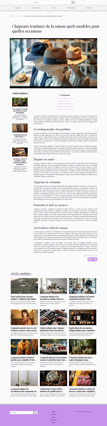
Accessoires (36, 8)
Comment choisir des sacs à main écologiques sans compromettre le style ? (80, 360)
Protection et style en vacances (64, 106)
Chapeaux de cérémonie (64, 104)
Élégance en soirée (65, 101)
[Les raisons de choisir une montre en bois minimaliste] (20, 102)
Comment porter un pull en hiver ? (20, 136)
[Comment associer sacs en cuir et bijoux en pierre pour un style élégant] (24, 317)
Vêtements (71, 8)
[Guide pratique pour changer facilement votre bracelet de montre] (53, 317)
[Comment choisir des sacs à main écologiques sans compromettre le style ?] (82, 347)
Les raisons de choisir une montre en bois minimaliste (20, 111)
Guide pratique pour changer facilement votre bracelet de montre (52, 330)
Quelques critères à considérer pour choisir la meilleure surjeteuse (20, 161)
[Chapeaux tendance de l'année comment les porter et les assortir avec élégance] (82, 286)
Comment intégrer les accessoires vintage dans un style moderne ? (51, 299)
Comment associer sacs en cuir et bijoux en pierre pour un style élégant (24, 330)
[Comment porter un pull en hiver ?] (20, 127)
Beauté (18, 8)
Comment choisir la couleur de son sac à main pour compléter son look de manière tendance (82, 391)
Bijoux (54, 8)
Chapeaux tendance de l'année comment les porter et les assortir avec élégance (81, 299)
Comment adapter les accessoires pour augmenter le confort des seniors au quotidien (23, 392)
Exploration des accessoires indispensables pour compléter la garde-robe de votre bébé (82, 330)
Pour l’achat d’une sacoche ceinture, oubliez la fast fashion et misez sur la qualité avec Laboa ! (24, 300)
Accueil (12, 16)
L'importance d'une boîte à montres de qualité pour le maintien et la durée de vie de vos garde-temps (52, 392)
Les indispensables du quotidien (64, 98)
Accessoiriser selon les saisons (64, 109)
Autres (89, 8)
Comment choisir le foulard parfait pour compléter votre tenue (23, 360)
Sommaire (65, 95)
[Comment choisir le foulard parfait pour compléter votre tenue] (24, 347)
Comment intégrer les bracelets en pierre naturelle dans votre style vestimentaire (53, 360)
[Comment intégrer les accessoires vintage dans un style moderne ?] (53, 286)
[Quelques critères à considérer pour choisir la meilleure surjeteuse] (20, 152)
